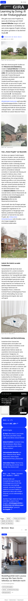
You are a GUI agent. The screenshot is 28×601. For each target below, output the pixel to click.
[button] (25, 289)
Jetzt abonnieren (14, 309)
